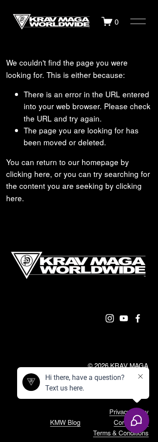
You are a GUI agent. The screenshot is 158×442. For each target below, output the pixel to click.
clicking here (28, 173)
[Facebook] (137, 318)
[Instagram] (109, 318)
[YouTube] (123, 318)
